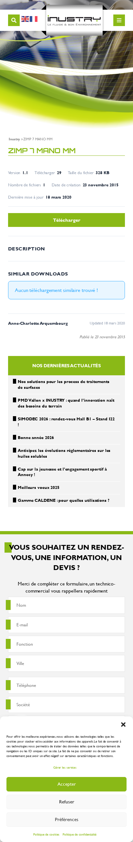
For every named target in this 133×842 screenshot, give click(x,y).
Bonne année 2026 (36, 437)
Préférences (66, 819)
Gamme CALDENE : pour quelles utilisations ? (63, 500)
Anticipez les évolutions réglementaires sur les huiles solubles (64, 453)
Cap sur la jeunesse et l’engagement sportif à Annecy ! (62, 472)
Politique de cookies (46, 834)
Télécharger (66, 220)
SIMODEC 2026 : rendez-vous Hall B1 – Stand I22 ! (66, 421)
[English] (25, 18)
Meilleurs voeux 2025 (38, 487)
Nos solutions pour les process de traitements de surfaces (63, 384)
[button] (123, 724)
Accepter (66, 784)
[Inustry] (74, 20)
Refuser (66, 801)
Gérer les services (65, 767)
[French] (34, 18)
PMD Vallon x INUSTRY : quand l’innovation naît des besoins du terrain (66, 403)
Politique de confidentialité (79, 834)
